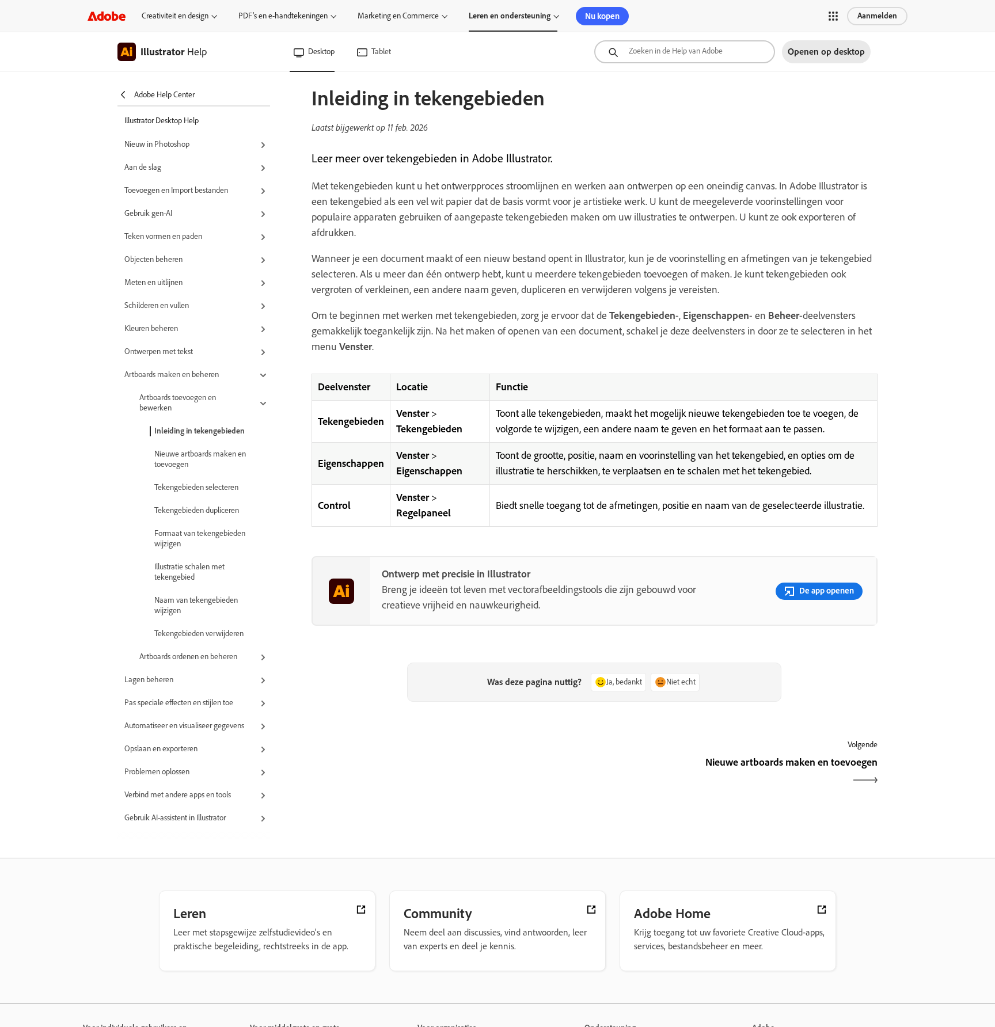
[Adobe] (106, 16)
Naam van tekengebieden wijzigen (196, 605)
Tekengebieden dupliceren (196, 510)
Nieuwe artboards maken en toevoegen (200, 459)
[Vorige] (452, 772)
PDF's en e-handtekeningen (283, 16)
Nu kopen (602, 16)
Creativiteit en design (175, 16)
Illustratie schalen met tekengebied (189, 572)
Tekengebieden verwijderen (199, 633)
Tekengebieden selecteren (196, 487)
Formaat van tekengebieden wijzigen (199, 538)
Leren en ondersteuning (509, 16)
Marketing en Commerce (398, 16)
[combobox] (684, 51)
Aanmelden (877, 16)
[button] (833, 16)
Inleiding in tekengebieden (199, 431)
